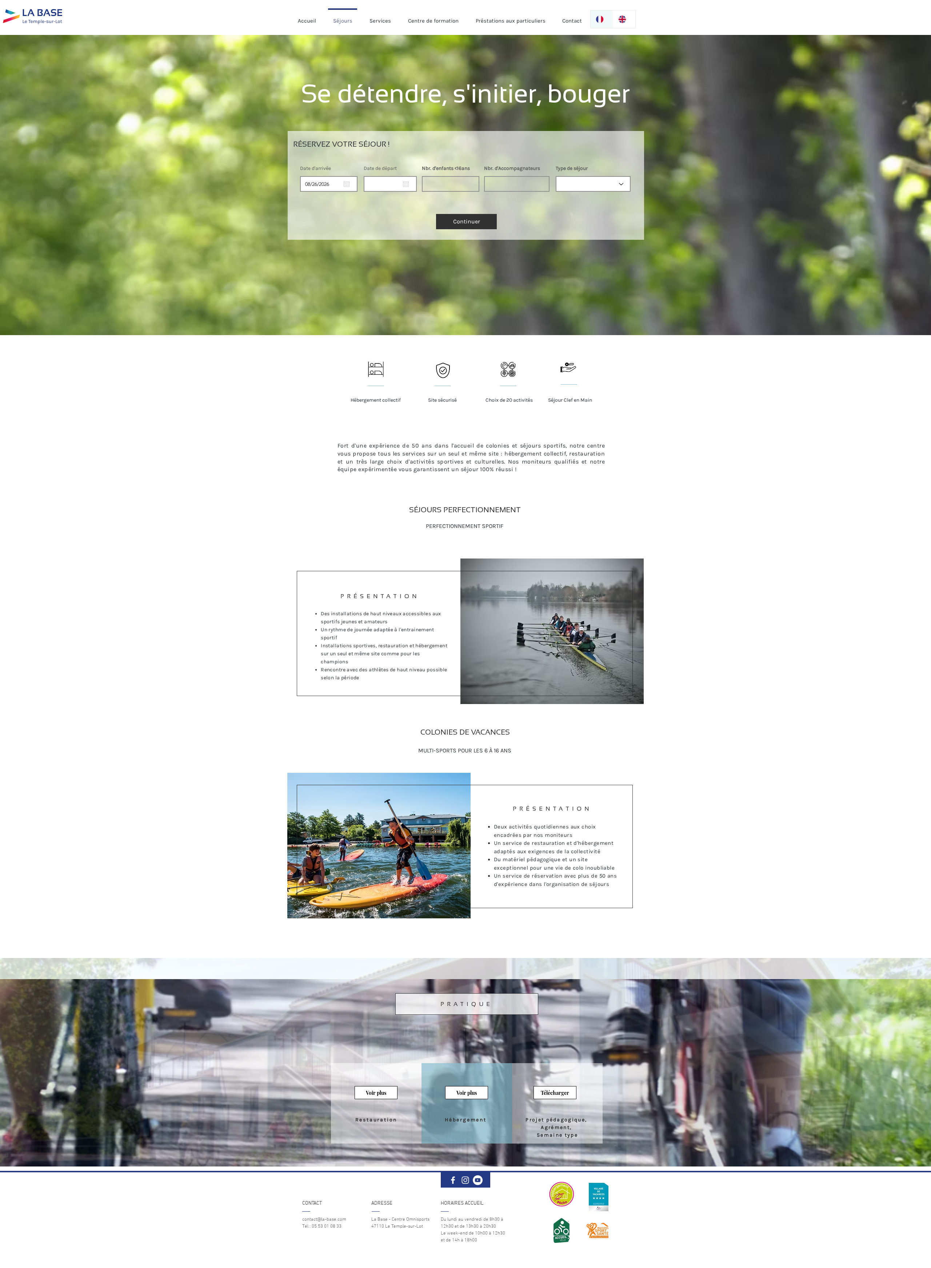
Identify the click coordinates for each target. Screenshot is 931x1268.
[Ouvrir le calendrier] (346, 184)
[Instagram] (465, 1180)
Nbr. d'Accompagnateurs (512, 168)
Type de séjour (572, 168)
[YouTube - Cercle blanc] (478, 1180)
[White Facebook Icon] (453, 1180)
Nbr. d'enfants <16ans (446, 168)
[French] (602, 19)
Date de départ (380, 168)
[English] (624, 19)
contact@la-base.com (324, 1220)
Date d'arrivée (315, 168)
